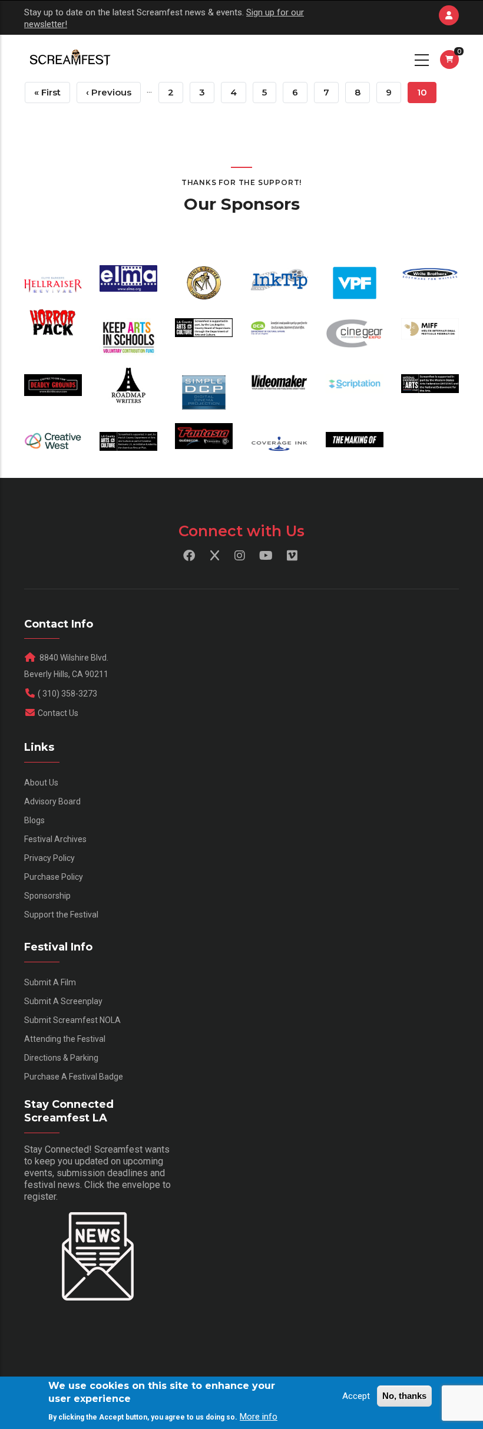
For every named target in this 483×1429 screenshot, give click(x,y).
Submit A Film (50, 982)
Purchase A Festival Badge (73, 1076)
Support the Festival (61, 914)
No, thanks (404, 1396)
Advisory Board (52, 801)
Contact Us (58, 713)
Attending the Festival (64, 1039)
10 (426, 95)
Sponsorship (47, 895)
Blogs (34, 820)
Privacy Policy (49, 858)
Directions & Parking (61, 1057)
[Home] (69, 58)
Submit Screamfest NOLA (72, 1020)
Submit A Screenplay (63, 1001)
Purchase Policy (53, 877)
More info (258, 1416)
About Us (41, 782)
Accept (356, 1396)
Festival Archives (55, 839)
